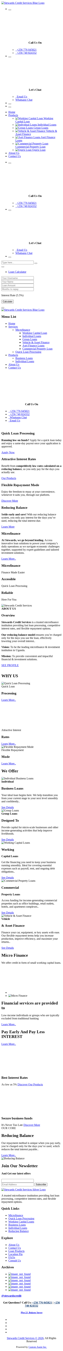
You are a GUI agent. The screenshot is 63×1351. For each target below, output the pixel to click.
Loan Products (16, 1251)
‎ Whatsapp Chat (17, 417)
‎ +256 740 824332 (26, 52)
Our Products (8, 478)
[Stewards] (19, 1274)
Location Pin (15, 1254)
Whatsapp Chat (23, 99)
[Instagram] (19, 1286)
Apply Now (8, 452)
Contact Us (14, 156)
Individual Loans (31, 336)
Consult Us (14, 1260)
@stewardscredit (11, 1295)
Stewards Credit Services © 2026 (25, 1338)
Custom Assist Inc (38, 1347)
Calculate (7, 301)
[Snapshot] (19, 1289)
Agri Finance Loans (33, 345)
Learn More (8, 526)
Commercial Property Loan (37, 348)
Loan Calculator (17, 271)
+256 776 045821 (26, 49)
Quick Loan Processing (28, 351)
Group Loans (29, 339)
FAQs (11, 1257)
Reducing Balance (18, 1231)
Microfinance (22, 329)
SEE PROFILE (10, 665)
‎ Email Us (21, 96)
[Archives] (19, 1277)
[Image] (19, 1280)
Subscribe (41, 1184)
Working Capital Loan (34, 332)
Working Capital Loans (21, 1221)
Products (13, 115)
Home (11, 112)
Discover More (9, 500)
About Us (13, 153)
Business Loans (24, 358)
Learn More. (8, 558)
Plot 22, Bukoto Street (31, 1312)
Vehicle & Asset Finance (36, 342)
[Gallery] (19, 1283)
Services (13, 326)
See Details (7, 807)
